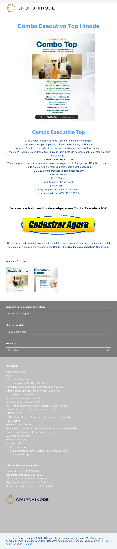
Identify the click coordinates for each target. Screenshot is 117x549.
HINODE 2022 (13, 413)
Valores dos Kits (14, 443)
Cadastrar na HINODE (17, 379)
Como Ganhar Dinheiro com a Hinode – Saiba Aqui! (33, 390)
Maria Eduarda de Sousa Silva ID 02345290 (29, 486)
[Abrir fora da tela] (110, 8)
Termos (28, 543)
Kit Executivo (13, 420)
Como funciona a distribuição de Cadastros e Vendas (35, 386)
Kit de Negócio (17, 447)
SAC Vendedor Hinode (18, 435)
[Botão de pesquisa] (108, 350)
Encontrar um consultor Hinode (23, 398)
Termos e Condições (17, 439)
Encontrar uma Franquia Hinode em (25, 402)
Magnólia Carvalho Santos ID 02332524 (27, 482)
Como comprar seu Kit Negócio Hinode (27, 383)
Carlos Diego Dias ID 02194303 (23, 471)
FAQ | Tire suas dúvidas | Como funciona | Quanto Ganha (36, 405)
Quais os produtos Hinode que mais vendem (30, 432)
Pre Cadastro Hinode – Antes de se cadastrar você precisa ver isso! (42, 428)
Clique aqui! (102, 247)
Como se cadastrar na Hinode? (22, 394)
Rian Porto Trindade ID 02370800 (24, 474)
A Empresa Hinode (16, 371)
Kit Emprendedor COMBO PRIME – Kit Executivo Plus (38, 450)
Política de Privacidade (18, 424)
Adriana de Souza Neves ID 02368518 (26, 478)
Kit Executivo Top (19, 454)
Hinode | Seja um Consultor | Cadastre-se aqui (31, 409)
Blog (8, 375)
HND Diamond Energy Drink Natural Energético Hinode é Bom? (40, 417)
